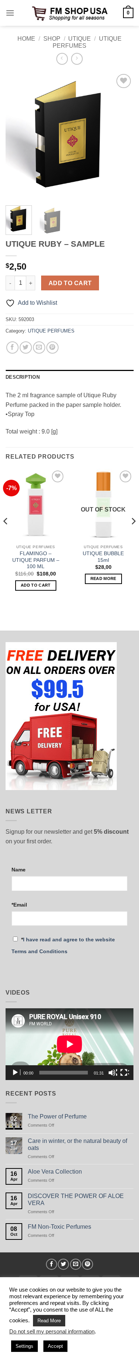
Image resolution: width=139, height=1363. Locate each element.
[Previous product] (77, 58)
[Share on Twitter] (26, 347)
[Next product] (62, 58)
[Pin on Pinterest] (52, 347)
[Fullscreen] (124, 1072)
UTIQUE (79, 39)
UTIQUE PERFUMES (51, 331)
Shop (51, 39)
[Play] (15, 1072)
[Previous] (17, 136)
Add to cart (70, 283)
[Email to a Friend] (39, 347)
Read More (49, 1320)
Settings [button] (24, 1346)
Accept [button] (55, 1346)
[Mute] (112, 1072)
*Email (19, 905)
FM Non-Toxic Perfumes (59, 1227)
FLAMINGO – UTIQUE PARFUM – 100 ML (35, 560)
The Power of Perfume (57, 1116)
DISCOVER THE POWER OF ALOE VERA (76, 1199)
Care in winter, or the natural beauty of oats (77, 1144)
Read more (103, 578)
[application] (69, 1044)
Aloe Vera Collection (55, 1171)
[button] (10, 13)
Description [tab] (23, 377)
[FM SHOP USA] (70, 12)
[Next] (121, 136)
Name (18, 870)
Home (26, 39)
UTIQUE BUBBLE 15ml (103, 557)
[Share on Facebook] (12, 347)
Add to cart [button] (36, 585)
